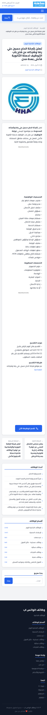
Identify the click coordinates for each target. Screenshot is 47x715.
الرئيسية (42, 28)
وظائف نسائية (22, 547)
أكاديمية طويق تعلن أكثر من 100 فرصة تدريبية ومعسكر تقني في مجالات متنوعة (25, 485)
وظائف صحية (22, 557)
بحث (8, 580)
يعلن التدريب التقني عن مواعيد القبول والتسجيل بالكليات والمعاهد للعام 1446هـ (25, 501)
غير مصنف (22, 537)
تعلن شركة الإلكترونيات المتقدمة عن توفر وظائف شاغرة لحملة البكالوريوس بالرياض (24, 508)
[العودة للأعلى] (5, 710)
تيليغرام (41, 697)
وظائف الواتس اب (34, 609)
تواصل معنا (40, 660)
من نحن (41, 664)
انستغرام (41, 693)
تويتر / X (41, 686)
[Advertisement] (23, 171)
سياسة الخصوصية (38, 668)
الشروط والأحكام (38, 672)
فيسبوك (41, 689)
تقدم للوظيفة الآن (27, 428)
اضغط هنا (38, 369)
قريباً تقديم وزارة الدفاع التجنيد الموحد (28, 478)
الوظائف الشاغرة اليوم (31, 28)
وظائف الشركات (22, 552)
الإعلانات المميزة (22, 532)
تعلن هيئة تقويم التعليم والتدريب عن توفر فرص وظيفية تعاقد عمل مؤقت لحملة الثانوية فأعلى (25, 493)
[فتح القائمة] (42, 10)
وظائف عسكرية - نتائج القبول (22, 542)
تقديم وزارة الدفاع (35, 473)
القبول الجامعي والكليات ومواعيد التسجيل (22, 562)
